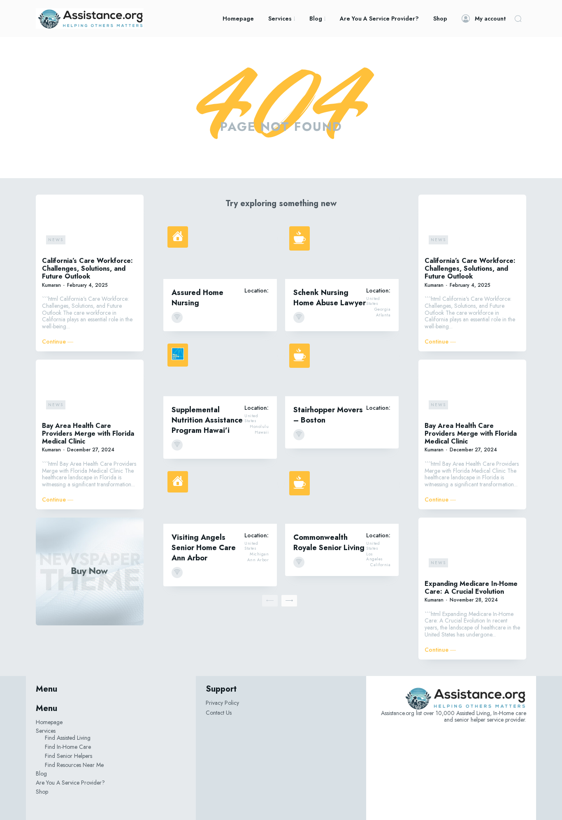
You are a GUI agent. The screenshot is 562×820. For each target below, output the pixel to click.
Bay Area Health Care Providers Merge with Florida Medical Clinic (88, 433)
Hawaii (262, 432)
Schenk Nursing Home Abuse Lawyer (329, 297)
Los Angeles (374, 557)
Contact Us (219, 712)
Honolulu (259, 426)
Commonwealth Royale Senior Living (329, 542)
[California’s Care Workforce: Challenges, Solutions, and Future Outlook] (89, 225)
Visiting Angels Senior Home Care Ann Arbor (204, 547)
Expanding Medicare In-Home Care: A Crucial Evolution (471, 587)
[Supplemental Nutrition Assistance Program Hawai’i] (220, 367)
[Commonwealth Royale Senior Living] (342, 495)
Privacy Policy (222, 703)
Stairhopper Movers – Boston (328, 414)
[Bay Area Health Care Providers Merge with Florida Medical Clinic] (89, 389)
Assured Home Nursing (197, 297)
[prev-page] (270, 601)
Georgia (382, 309)
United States (373, 301)
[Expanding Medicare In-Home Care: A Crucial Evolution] (472, 547)
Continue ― (57, 341)
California (380, 564)
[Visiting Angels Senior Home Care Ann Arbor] (220, 495)
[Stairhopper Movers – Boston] (342, 367)
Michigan (259, 554)
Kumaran (51, 285)
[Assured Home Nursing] (220, 250)
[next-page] (289, 601)
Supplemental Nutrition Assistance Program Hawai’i (207, 420)
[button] (518, 18)
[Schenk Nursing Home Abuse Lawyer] (342, 250)
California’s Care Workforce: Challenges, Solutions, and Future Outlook (87, 268)
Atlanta (383, 315)
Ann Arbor (258, 560)
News (55, 240)
